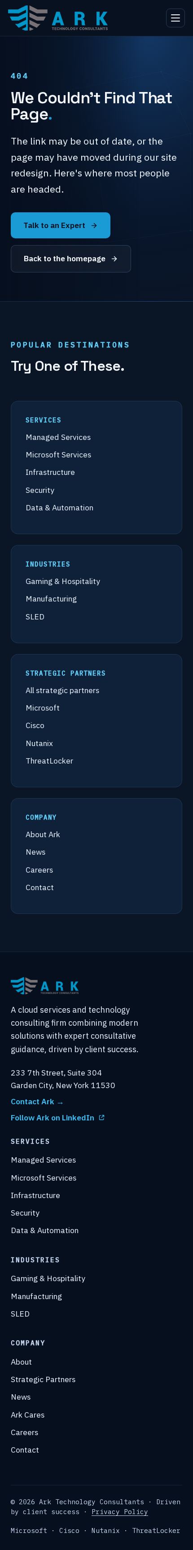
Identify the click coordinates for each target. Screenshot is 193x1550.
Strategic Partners (43, 1379)
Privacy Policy (120, 1511)
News (35, 852)
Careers (39, 870)
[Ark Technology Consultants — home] (58, 18)
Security (40, 490)
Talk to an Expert (54, 225)
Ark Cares (27, 1414)
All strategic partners (62, 690)
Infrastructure (50, 472)
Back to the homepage (64, 258)
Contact (40, 887)
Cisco (35, 725)
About (21, 1362)
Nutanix (39, 743)
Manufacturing (51, 598)
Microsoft (43, 708)
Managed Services (58, 437)
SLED (35, 616)
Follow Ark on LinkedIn (52, 1117)
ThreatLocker (49, 760)
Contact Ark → (37, 1101)
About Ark (43, 834)
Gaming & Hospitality (63, 581)
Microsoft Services (58, 454)
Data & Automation (59, 507)
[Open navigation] (175, 18)
